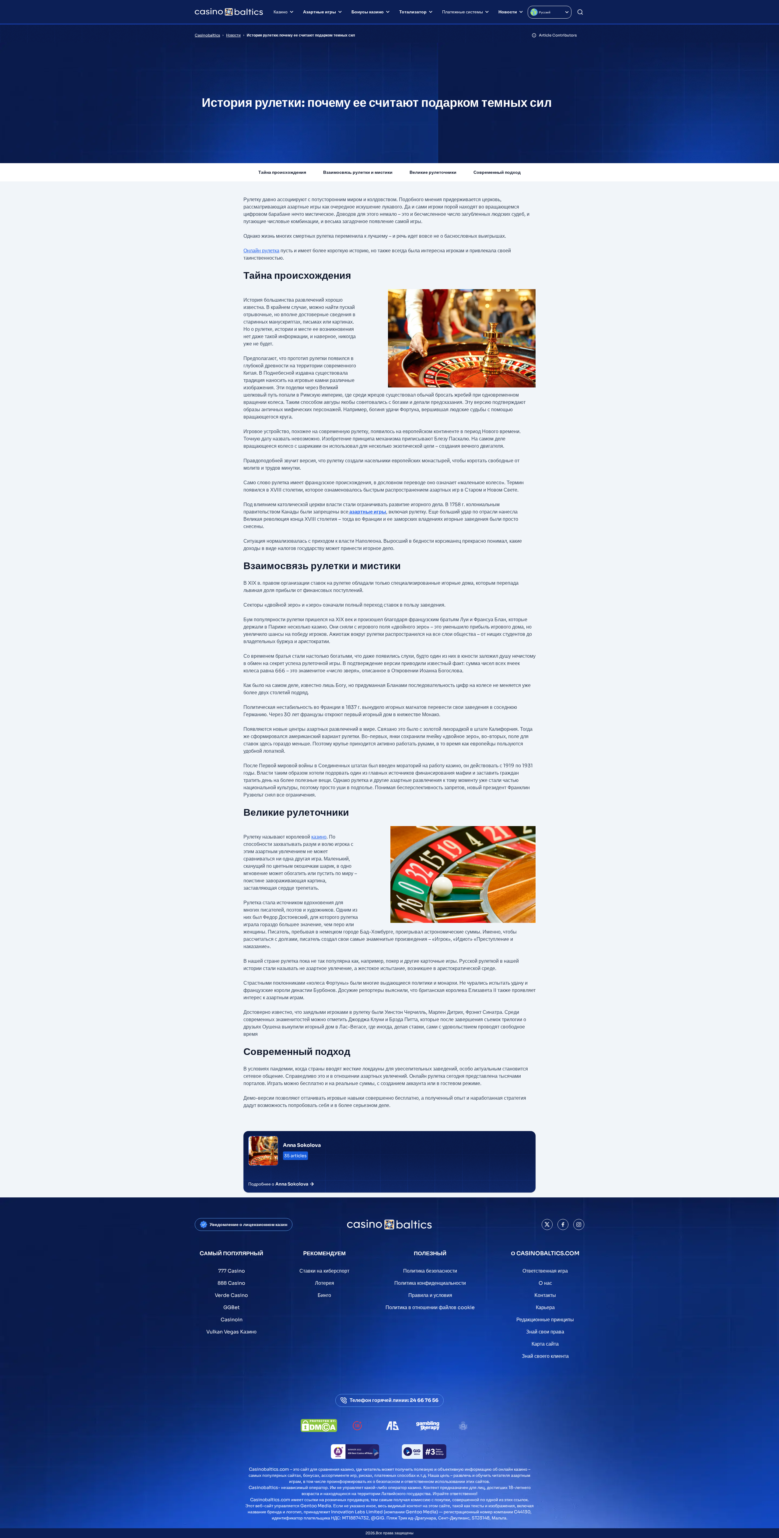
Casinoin (232, 1319)
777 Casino (231, 1271)
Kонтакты (545, 1295)
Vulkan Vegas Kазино (231, 1332)
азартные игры (367, 512)
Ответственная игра (545, 1271)
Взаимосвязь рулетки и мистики (358, 172)
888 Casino (231, 1283)
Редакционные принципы (545, 1319)
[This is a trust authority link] (392, 1425)
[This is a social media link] (547, 1224)
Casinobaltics (207, 35)
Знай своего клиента (545, 1356)
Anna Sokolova (302, 1145)
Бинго (324, 1295)
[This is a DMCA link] (319, 1425)
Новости (507, 12)
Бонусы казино (367, 12)
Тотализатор (413, 12)
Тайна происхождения (282, 172)
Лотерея (324, 1283)
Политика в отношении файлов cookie (430, 1307)
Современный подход (497, 172)
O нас (545, 1283)
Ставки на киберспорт (324, 1271)
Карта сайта (545, 1344)
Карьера (545, 1307)
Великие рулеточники (433, 172)
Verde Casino (231, 1295)
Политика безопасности (430, 1271)
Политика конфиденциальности (430, 1283)
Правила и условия (430, 1295)
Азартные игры (319, 12)
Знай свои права (545, 1332)
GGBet (231, 1307)
